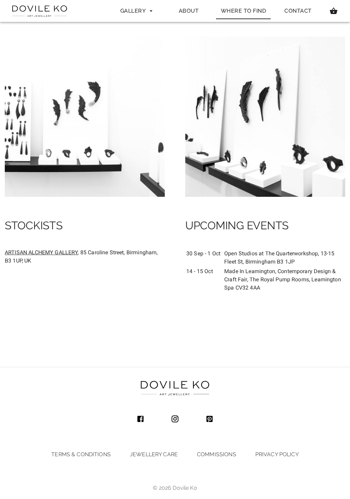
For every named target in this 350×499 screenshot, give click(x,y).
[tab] (134, 11)
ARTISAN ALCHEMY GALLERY (41, 252)
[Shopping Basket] (333, 11)
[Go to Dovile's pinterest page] (209, 420)
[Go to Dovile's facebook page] (140, 420)
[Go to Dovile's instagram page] (175, 420)
